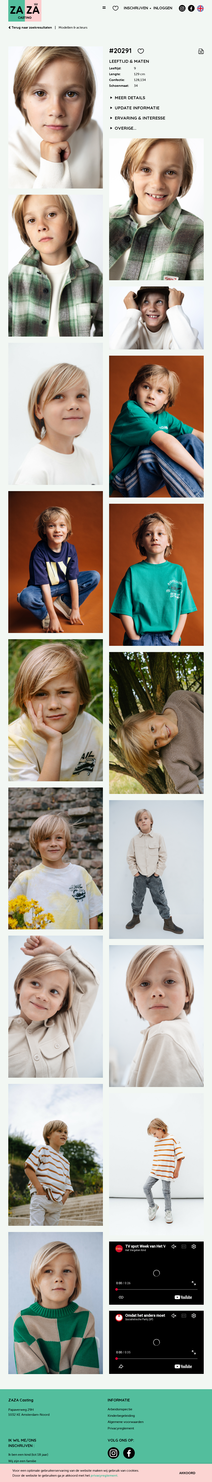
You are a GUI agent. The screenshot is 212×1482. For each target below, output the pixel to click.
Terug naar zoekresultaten (32, 27)
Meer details (129, 97)
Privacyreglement (121, 1428)
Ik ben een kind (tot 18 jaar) (28, 1454)
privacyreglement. (104, 1475)
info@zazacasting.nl (22, 1424)
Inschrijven (136, 8)
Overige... (124, 128)
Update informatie (136, 107)
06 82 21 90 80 (19, 1419)
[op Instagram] (182, 8)
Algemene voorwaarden (125, 1422)
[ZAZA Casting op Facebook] (191, 8)
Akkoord (187, 1473)
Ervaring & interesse (139, 118)
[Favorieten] (115, 8)
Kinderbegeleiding (121, 1415)
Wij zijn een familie (22, 1461)
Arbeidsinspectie (120, 1409)
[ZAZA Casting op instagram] (113, 1453)
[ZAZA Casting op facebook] (129, 1453)
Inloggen (162, 8)
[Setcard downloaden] (201, 50)
